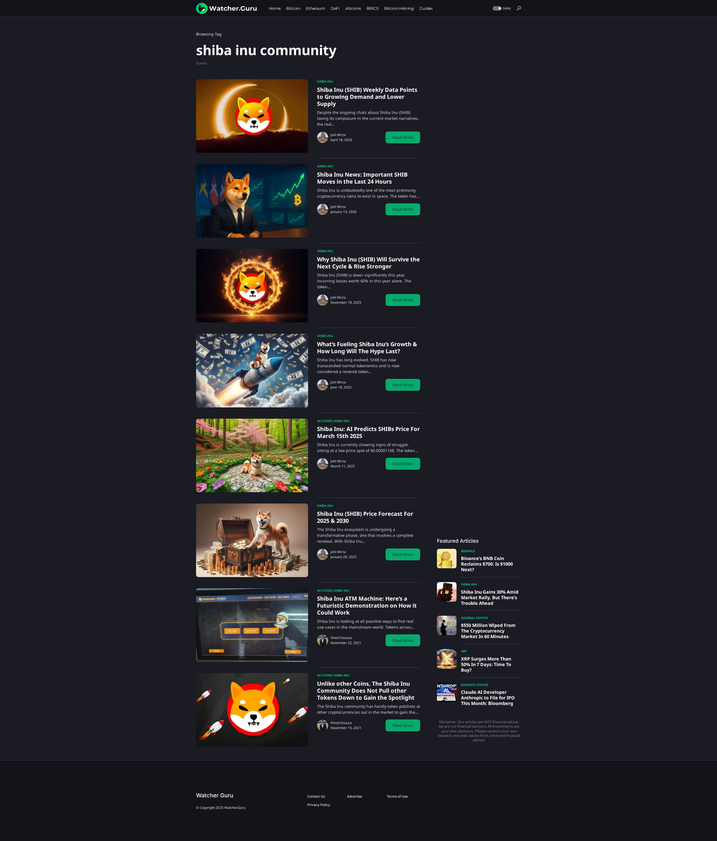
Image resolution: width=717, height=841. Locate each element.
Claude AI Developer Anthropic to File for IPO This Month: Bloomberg (488, 697)
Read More (403, 137)
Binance (468, 551)
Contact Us (316, 796)
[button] (501, 8)
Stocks (482, 685)
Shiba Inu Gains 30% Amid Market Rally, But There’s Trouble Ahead (489, 597)
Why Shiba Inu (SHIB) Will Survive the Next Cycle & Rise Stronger (368, 263)
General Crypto (474, 618)
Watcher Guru (214, 795)
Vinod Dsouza (341, 637)
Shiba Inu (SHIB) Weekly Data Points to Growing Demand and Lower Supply (367, 96)
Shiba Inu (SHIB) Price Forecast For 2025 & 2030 (365, 517)
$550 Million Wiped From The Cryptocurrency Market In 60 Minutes (488, 630)
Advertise (354, 796)
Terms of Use (397, 796)
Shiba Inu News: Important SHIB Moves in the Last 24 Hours (362, 178)
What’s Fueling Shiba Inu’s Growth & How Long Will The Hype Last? (367, 348)
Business (468, 685)
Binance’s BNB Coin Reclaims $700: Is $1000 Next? (487, 564)
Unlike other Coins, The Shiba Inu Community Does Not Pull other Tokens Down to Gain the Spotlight (366, 690)
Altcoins (324, 421)
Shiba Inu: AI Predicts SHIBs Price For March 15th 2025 (368, 432)
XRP (464, 651)
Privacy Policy (318, 805)
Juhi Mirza (338, 134)
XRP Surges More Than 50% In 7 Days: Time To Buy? (486, 664)
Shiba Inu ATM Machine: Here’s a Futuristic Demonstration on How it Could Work (367, 605)
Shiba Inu (325, 81)
